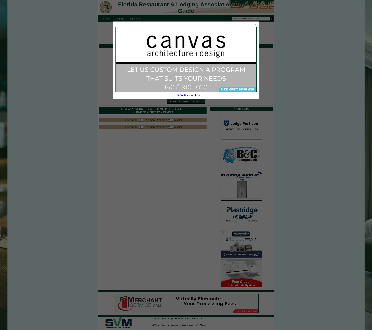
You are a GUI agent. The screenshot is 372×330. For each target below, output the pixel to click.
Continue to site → (188, 95)
